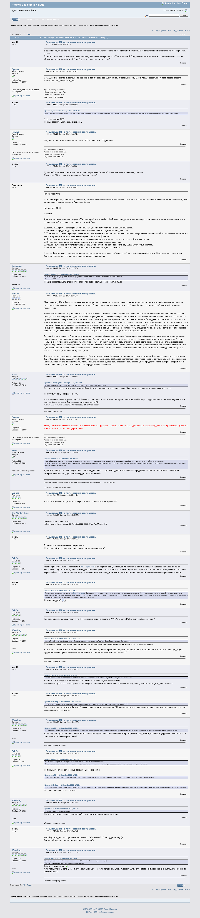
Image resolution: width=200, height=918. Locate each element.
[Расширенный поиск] (147, 15)
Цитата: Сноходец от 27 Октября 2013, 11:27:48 (63, 383)
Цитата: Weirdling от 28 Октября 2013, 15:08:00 (63, 702)
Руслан (15, 69)
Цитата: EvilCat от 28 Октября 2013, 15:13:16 (62, 808)
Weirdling (16, 630)
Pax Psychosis (87, 567)
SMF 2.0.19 (87, 909)
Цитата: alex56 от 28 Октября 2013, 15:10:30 (62, 728)
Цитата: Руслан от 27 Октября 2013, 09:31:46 (62, 111)
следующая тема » (181, 30)
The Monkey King (20, 513)
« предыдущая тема (161, 30)
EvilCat (15, 294)
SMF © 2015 (98, 909)
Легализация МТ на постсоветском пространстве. (71, 42)
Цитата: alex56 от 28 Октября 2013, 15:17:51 (62, 858)
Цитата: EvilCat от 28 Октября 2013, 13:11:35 (62, 590)
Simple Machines (110, 909)
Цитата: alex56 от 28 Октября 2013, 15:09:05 (62, 759)
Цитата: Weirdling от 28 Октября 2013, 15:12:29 (63, 785)
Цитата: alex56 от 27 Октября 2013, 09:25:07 (62, 458)
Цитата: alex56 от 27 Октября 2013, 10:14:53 (62, 274)
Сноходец (17, 266)
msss (14, 374)
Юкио (14, 450)
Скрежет (73, 25)
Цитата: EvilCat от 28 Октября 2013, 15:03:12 (62, 638)
